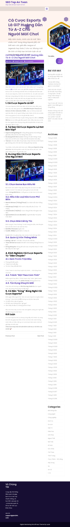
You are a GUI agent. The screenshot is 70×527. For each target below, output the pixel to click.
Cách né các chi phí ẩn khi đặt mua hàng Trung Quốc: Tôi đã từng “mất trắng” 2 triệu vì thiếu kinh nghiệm (54, 95)
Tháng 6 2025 (52, 176)
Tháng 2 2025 (52, 190)
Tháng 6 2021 (52, 329)
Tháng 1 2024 (52, 235)
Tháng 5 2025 (52, 180)
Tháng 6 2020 (52, 360)
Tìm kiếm (51, 56)
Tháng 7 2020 (52, 357)
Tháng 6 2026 (52, 138)
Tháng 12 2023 (52, 239)
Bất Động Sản (52, 411)
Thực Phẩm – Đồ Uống (55, 459)
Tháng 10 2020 (52, 346)
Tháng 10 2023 (52, 246)
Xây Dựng (51, 463)
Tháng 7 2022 (52, 291)
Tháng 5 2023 (52, 263)
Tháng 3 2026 (52, 148)
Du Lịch (50, 424)
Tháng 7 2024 (52, 214)
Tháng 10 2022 (52, 287)
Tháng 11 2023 (52, 242)
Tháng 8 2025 (52, 169)
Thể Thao (51, 452)
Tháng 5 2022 (52, 298)
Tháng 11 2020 (52, 343)
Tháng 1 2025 (52, 194)
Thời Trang (51, 456)
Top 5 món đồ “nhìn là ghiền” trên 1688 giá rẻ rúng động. (55, 105)
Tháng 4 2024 (52, 225)
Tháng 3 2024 (52, 228)
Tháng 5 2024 (52, 221)
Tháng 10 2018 (52, 388)
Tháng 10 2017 (52, 392)
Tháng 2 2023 (52, 274)
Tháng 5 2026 (52, 142)
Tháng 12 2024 (52, 197)
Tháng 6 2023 (52, 260)
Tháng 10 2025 (52, 162)
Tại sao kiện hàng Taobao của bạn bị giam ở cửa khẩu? (54, 84)
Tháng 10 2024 (52, 204)
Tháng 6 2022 (52, 294)
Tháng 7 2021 (52, 326)
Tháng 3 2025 (52, 187)
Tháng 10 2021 (52, 322)
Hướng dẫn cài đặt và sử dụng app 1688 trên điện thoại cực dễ (55, 76)
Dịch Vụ (50, 421)
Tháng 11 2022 (52, 284)
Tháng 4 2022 (52, 301)
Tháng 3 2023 (52, 270)
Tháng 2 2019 (52, 385)
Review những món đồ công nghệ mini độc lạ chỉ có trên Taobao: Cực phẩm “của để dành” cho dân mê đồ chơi (55, 116)
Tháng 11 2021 (52, 319)
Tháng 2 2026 (52, 152)
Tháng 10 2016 (52, 399)
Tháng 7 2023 (52, 256)
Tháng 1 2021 (52, 336)
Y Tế (49, 473)
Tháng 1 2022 (52, 312)
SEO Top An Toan (16, 2)
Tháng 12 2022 (52, 280)
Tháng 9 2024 (52, 208)
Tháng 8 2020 (52, 353)
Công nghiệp (52, 417)
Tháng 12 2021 (52, 315)
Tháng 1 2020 (52, 378)
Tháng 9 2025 (52, 166)
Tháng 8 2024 (52, 211)
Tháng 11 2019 (52, 381)
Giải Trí (50, 428)
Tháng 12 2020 (52, 340)
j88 (11, 89)
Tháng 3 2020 (52, 371)
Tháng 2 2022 (52, 308)
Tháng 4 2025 (52, 183)
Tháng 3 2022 (52, 305)
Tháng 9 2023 (52, 249)
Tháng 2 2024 (52, 232)
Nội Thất (50, 442)
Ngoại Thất (51, 438)
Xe (49, 466)
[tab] (47, 9)
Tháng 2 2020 (52, 374)
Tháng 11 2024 (52, 201)
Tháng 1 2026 (52, 155)
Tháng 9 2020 (52, 350)
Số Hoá (50, 445)
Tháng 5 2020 (52, 364)
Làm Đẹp (51, 435)
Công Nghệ (51, 414)
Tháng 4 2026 (52, 145)
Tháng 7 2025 (52, 173)
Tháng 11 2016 (52, 395)
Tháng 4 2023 (52, 267)
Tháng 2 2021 (52, 333)
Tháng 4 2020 (52, 367)
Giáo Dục (51, 431)
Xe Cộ (50, 470)
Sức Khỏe (51, 449)
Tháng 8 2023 (52, 253)
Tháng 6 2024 (52, 218)
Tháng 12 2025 (52, 159)
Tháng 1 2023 (52, 277)
